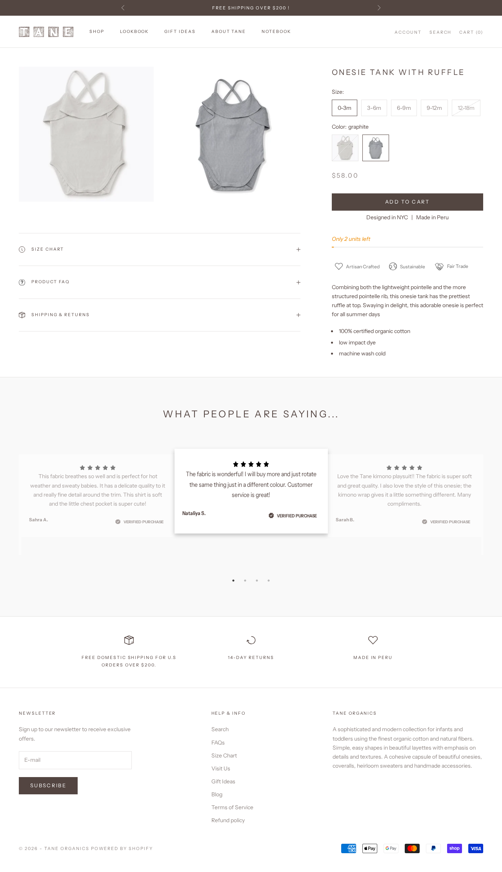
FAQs (218, 742)
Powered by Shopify (122, 848)
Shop (96, 31)
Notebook (276, 31)
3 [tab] (257, 580)
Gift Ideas (179, 31)
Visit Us (220, 768)
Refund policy (228, 820)
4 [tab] (269, 580)
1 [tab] (233, 580)
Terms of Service (232, 807)
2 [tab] (245, 580)
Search (220, 729)
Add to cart (407, 201)
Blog (216, 794)
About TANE (228, 31)
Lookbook (134, 31)
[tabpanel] (251, 491)
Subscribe (48, 785)
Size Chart (224, 755)
